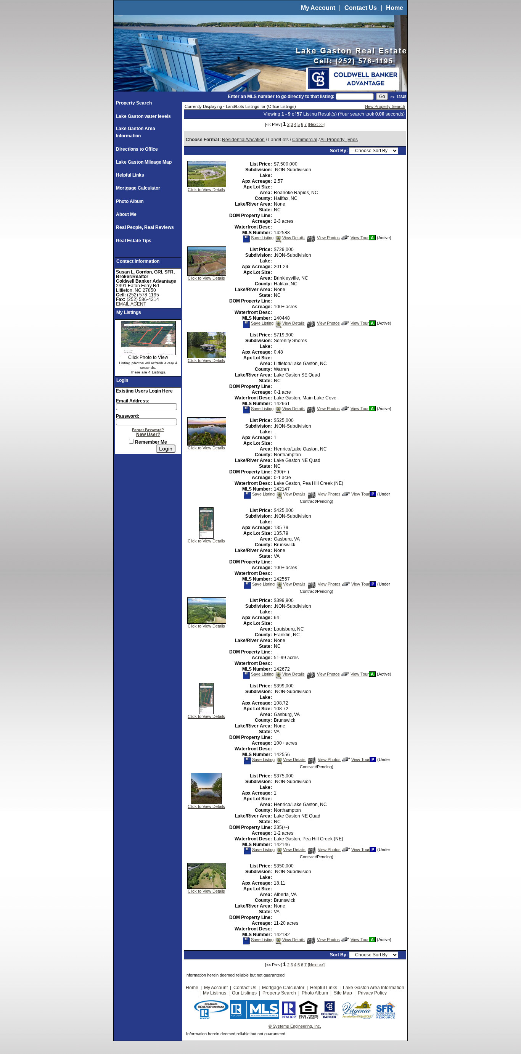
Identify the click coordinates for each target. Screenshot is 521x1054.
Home (394, 8)
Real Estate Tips (133, 240)
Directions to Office (137, 149)
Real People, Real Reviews (145, 227)
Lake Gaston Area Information (373, 987)
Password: (127, 416)
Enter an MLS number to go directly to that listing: (281, 96)
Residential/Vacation (243, 139)
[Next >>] (316, 124)
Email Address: (133, 401)
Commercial (304, 139)
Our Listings (244, 993)
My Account (318, 8)
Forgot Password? (148, 430)
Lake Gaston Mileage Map (144, 162)
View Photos (328, 237)
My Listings (214, 993)
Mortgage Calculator (138, 188)
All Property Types (339, 139)
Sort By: (339, 150)
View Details (293, 237)
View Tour (359, 237)
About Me (126, 214)
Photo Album (130, 201)
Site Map (343, 993)
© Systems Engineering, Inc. (295, 1026)
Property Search (134, 103)
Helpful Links (130, 175)
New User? (148, 434)
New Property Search (385, 106)
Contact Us (360, 8)
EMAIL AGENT (131, 304)
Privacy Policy (372, 993)
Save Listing (262, 237)
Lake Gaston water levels (143, 116)
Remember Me (150, 442)
